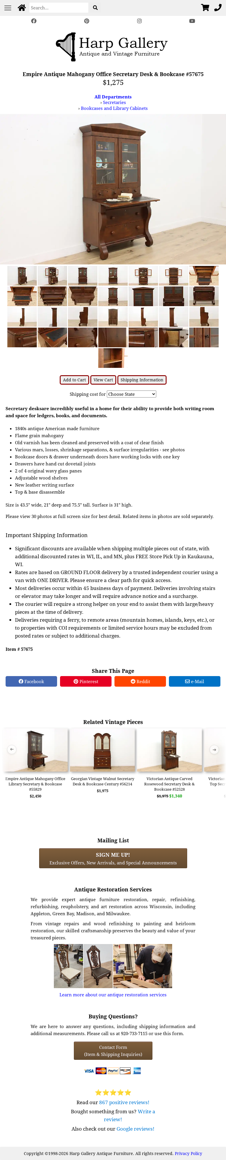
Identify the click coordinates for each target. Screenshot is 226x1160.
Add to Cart (74, 380)
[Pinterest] (86, 21)
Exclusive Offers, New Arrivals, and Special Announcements (113, 858)
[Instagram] (139, 21)
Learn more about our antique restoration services (113, 995)
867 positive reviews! (124, 1102)
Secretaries (114, 102)
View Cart (103, 380)
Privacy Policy (188, 1153)
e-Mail (197, 681)
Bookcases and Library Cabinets (114, 108)
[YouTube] (192, 21)
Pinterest (88, 681)
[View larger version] (113, 189)
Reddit (142, 681)
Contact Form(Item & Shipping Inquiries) (113, 1050)
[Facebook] (33, 21)
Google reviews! (135, 1128)
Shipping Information (142, 380)
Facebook (33, 681)
